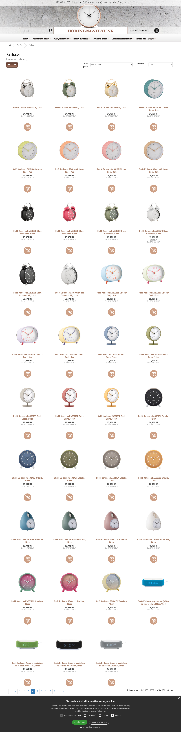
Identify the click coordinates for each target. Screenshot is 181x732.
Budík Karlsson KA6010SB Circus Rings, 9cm (153, 170)
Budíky (25, 38)
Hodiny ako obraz (80, 38)
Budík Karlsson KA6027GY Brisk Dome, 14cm (27, 417)
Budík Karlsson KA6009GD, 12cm (111, 107)
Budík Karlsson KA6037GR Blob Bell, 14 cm (69, 541)
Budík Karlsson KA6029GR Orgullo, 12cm (69, 479)
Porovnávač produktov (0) (17, 59)
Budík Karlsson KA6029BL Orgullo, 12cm (27, 479)
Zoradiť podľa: (86, 65)
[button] (90, 727)
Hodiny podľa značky (145, 38)
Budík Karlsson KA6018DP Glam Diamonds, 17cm (69, 232)
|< (11, 691)
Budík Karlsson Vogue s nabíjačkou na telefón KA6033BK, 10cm (69, 664)
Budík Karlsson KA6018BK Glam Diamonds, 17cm (27, 232)
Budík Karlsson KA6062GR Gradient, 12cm (27, 602)
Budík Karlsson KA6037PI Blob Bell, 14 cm (111, 541)
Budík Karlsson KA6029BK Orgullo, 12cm (153, 417)
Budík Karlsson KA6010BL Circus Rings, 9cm (153, 109)
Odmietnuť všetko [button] (99, 722)
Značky (20, 45)
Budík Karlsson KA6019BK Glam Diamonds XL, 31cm (27, 294)
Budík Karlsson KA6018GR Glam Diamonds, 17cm (111, 232)
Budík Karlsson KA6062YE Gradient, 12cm (111, 602)
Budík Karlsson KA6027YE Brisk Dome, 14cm (111, 417)
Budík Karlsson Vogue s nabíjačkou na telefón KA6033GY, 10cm (111, 664)
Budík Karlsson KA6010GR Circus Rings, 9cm (27, 170)
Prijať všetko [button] (79, 722)
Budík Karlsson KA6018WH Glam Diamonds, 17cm (153, 232)
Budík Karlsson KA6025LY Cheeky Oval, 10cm (69, 355)
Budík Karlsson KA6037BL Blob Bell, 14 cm (27, 541)
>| (63, 691)
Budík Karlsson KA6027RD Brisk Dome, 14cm (69, 417)
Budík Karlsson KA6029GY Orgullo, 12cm (111, 479)
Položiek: (141, 63)
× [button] (179, 698)
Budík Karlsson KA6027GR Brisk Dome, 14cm (153, 355)
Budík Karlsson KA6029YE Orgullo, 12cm (153, 479)
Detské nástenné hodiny (122, 38)
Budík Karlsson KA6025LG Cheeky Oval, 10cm (153, 294)
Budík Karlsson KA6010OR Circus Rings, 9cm (69, 170)
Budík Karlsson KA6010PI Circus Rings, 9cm (111, 170)
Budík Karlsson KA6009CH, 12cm (27, 107)
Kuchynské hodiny (61, 38)
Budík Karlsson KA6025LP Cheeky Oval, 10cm (27, 355)
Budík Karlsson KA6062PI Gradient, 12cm (69, 602)
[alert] (90, 714)
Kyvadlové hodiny (100, 38)
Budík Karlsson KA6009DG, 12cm (69, 107)
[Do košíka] (27, 127)
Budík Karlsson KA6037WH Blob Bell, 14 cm (153, 541)
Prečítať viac (101, 711)
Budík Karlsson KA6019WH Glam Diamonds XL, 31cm (69, 294)
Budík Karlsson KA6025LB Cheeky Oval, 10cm (111, 294)
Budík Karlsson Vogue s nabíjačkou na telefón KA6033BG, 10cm (27, 664)
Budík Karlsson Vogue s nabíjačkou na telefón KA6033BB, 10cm (153, 602)
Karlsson (32, 45)
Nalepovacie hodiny (41, 38)
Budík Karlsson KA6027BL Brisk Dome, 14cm (112, 355)
